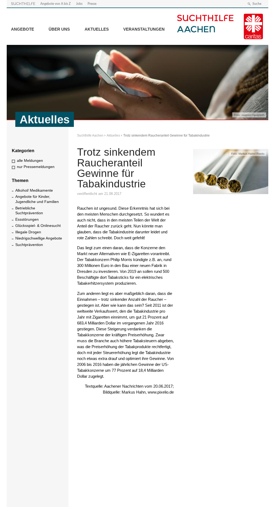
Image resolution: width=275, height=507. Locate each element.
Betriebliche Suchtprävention (29, 210)
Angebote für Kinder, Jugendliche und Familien (37, 199)
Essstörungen (27, 219)
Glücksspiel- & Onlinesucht (38, 225)
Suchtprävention (29, 244)
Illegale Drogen (28, 232)
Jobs (79, 3)
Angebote (22, 29)
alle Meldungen (30, 160)
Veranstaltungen (144, 29)
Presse (92, 3)
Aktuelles (97, 29)
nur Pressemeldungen (36, 167)
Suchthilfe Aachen (90, 135)
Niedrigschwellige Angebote (38, 238)
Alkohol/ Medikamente (34, 190)
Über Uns (59, 29)
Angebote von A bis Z (55, 3)
